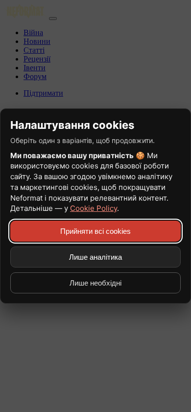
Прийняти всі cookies (95, 231)
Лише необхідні (95, 283)
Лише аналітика (95, 257)
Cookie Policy (93, 208)
